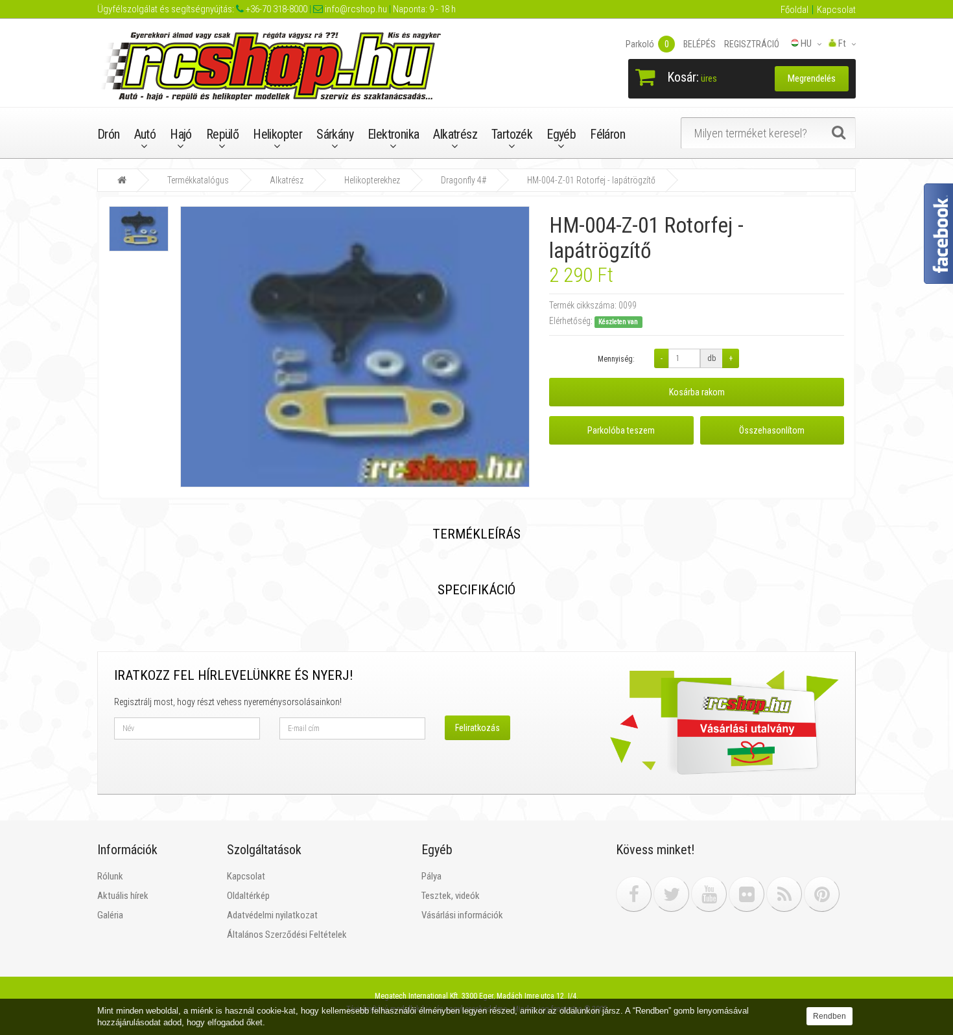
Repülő (222, 134)
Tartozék (511, 134)
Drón (108, 134)
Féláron (607, 134)
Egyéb (561, 134)
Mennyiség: (616, 359)
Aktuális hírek (122, 895)
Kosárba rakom (697, 392)
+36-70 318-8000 (275, 9)
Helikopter (277, 134)
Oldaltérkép (248, 895)
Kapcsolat (836, 10)
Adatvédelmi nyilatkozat (272, 915)
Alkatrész (455, 134)
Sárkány (334, 134)
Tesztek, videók (450, 895)
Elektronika (393, 134)
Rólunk (110, 876)
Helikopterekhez (372, 180)
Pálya (431, 876)
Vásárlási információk (462, 915)
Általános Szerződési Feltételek (287, 934)
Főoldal (794, 10)
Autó (145, 134)
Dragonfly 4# (463, 180)
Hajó (181, 134)
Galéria (110, 915)
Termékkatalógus (198, 180)
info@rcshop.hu (355, 9)
